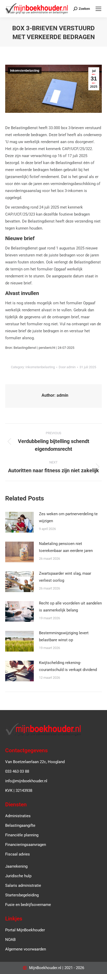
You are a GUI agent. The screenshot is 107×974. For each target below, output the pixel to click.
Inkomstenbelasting (24, 70)
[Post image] (19, 522)
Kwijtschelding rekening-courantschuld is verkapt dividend (68, 666)
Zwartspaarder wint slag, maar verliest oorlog (65, 577)
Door (67, 367)
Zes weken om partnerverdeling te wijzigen (68, 517)
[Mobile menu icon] (98, 8)
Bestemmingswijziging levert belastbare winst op (64, 636)
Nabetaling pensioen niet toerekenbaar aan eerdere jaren (66, 547)
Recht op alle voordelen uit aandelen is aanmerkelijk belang (70, 607)
